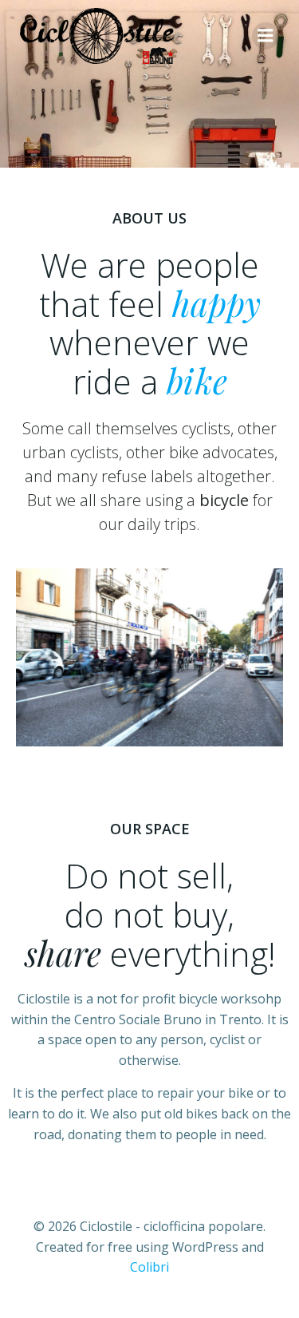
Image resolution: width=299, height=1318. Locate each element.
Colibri (149, 1267)
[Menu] (265, 35)
